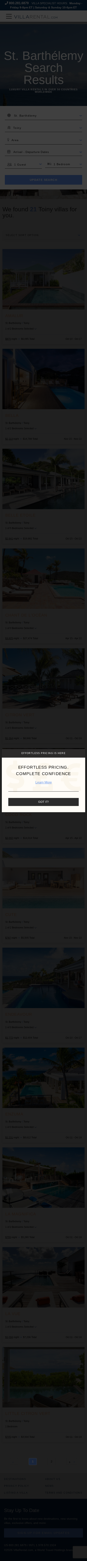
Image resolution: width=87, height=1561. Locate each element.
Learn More (43, 782)
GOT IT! (43, 801)
